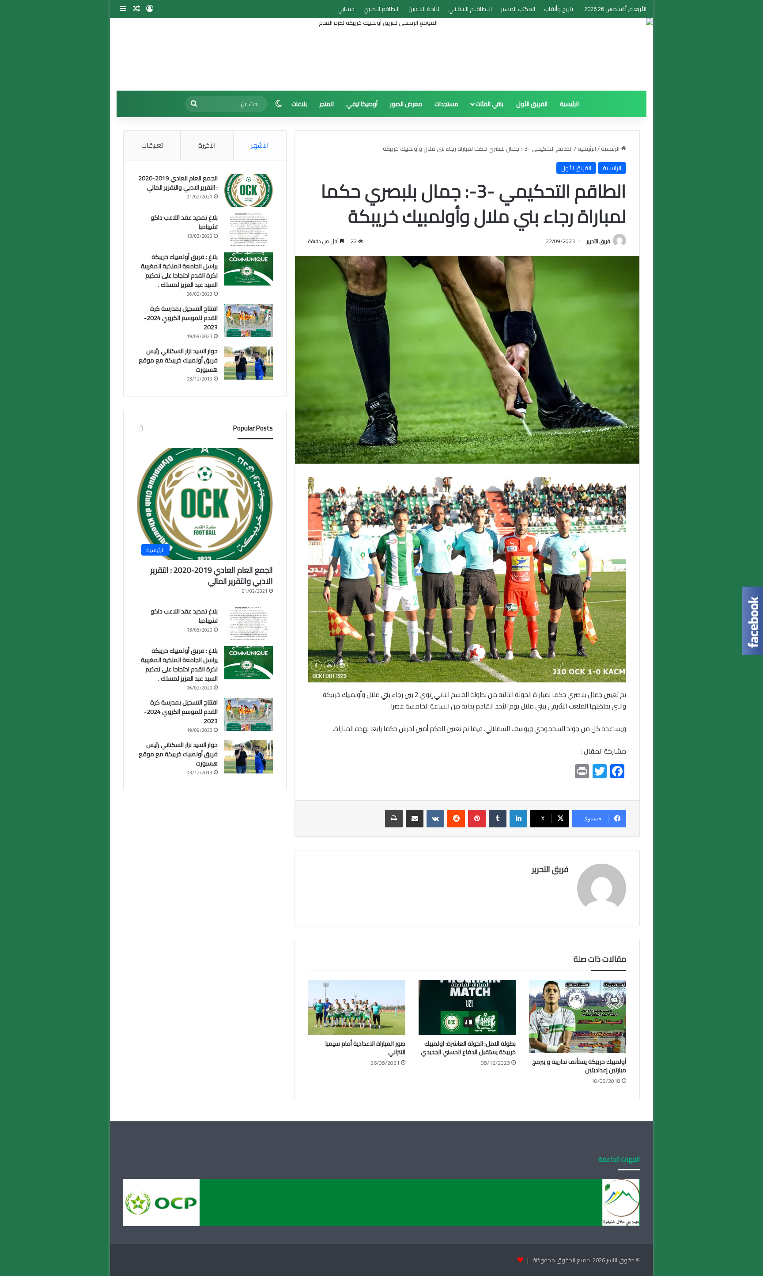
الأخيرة (206, 145)
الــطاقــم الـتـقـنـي (470, 9)
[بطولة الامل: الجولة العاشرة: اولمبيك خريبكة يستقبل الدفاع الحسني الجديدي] (467, 1007)
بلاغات (299, 104)
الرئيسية (569, 104)
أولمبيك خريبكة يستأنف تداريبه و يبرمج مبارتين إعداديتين (579, 1066)
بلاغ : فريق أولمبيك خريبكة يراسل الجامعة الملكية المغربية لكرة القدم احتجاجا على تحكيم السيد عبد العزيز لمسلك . (179, 270)
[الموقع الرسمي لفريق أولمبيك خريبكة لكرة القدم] (381, 54)
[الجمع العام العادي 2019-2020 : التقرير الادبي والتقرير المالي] (248, 190)
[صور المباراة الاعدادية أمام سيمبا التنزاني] (356, 1007)
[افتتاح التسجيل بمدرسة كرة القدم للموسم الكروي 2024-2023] (248, 320)
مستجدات (446, 104)
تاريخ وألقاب (558, 9)
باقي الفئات (489, 104)
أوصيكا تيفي (362, 104)
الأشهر (259, 145)
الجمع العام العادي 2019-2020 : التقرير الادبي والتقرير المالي (178, 182)
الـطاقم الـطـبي (381, 9)
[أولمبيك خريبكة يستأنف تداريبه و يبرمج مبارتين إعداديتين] (577, 1016)
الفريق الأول (532, 104)
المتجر (326, 104)
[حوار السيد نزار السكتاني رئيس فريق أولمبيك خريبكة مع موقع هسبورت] (248, 363)
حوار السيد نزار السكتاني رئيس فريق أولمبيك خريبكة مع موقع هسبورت (178, 360)
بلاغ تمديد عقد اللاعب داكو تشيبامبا (184, 222)
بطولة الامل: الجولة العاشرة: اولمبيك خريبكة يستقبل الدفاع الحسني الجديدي (468, 1048)
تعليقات (152, 145)
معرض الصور (406, 104)
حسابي (346, 9)
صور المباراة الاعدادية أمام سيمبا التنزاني (365, 1048)
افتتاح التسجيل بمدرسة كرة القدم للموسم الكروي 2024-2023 (181, 318)
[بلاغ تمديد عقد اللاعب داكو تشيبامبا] (248, 229)
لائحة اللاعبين (423, 9)
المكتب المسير (518, 9)
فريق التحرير (598, 241)
